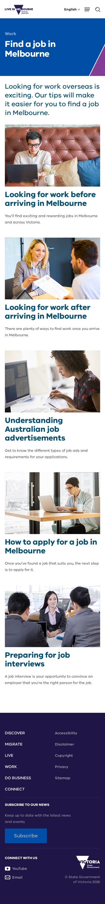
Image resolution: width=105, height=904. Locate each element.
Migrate (13, 744)
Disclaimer (64, 744)
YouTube (19, 868)
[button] (88, 9)
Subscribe (26, 835)
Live (9, 755)
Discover (15, 733)
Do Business (18, 778)
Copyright (64, 755)
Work (10, 34)
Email (17, 877)
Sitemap (62, 778)
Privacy (61, 766)
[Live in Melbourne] (19, 9)
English (70, 9)
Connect (15, 789)
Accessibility (66, 733)
